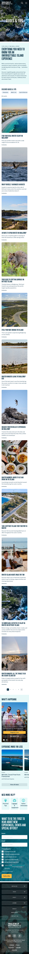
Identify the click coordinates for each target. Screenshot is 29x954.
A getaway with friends (11, 860)
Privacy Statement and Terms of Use (15, 866)
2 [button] (10, 689)
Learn (14, 903)
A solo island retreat (11, 857)
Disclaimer (11, 947)
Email (4, 841)
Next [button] (21, 689)
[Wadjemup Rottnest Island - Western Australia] (7, 3)
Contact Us (14, 916)
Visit (5, 7)
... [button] (15, 689)
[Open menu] (26, 3)
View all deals (14, 785)
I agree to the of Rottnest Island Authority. (15, 866)
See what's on (14, 736)
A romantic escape (10, 852)
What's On (13, 92)
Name (4, 833)
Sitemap (12, 945)
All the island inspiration (12, 862)
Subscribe (6, 876)
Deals (14, 909)
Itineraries (5, 92)
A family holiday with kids (12, 854)
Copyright (18, 947)
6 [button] (18, 689)
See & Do (14, 886)
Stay (14, 891)
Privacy (17, 945)
